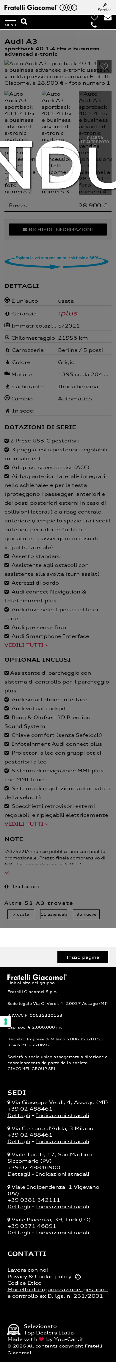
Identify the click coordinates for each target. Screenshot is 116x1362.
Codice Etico (24, 1283)
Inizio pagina (82, 957)
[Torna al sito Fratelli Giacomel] (37, 976)
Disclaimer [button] (24, 886)
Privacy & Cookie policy (39, 1276)
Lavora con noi (27, 1270)
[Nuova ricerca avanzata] (24, 21)
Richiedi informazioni (60, 229)
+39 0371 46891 (32, 1226)
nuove (86, 914)
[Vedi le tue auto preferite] (92, 19)
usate (21, 914)
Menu (10, 25)
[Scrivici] (106, 19)
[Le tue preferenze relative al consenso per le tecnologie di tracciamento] (5, 1021)
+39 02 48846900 (33, 1167)
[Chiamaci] (91, 26)
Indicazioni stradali (62, 1115)
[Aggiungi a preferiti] (104, 66)
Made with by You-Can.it (45, 1339)
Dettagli (18, 1115)
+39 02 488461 (30, 1109)
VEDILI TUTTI (24, 645)
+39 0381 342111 (33, 1200)
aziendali (53, 914)
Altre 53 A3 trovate (38, 903)
